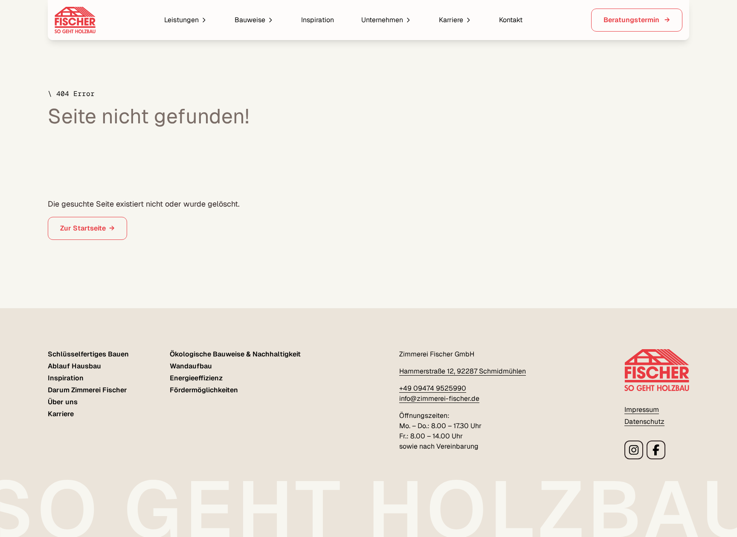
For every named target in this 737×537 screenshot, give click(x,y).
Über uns (63, 401)
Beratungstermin (632, 19)
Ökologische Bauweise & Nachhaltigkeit (235, 354)
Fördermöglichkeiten (204, 389)
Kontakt (510, 19)
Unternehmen (382, 19)
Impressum (641, 409)
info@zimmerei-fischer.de (439, 398)
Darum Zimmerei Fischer (87, 389)
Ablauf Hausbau (74, 366)
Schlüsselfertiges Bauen (88, 354)
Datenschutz (644, 421)
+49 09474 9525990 (432, 388)
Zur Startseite (83, 228)
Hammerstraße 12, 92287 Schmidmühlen (462, 371)
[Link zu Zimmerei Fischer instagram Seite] (633, 450)
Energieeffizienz (196, 378)
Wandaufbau (191, 366)
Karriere (451, 19)
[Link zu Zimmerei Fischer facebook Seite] (656, 450)
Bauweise (250, 19)
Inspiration (317, 19)
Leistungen (181, 19)
